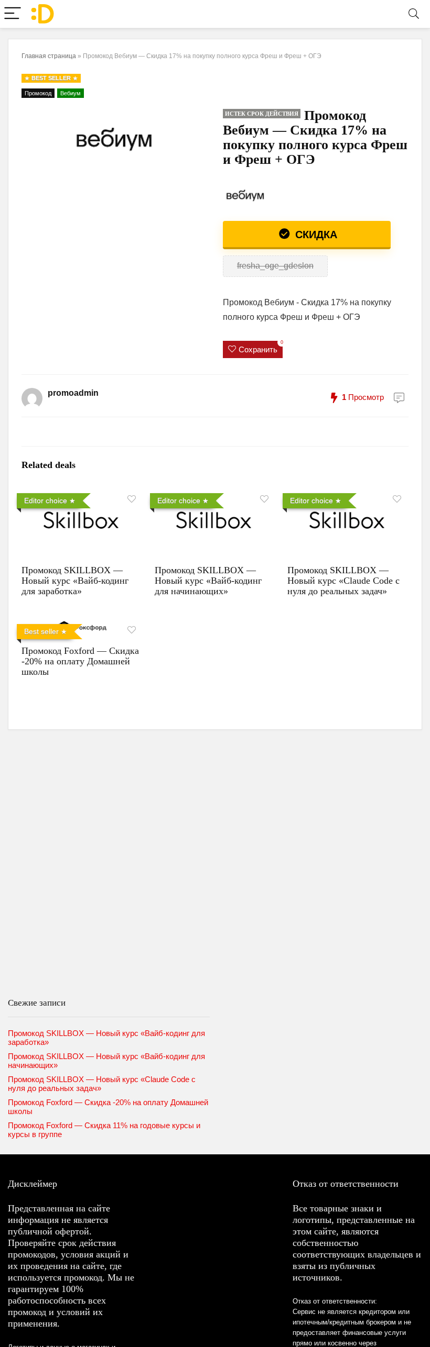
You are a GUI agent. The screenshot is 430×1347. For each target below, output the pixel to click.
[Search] (413, 14)
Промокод (38, 93)
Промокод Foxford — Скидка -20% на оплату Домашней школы (80, 661)
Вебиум (70, 93)
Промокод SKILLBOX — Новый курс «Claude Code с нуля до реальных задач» (343, 580)
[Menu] (12, 14)
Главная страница (49, 56)
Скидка (314, 234)
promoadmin (73, 392)
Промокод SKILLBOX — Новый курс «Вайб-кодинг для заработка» (75, 580)
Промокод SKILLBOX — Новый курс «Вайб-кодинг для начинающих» (208, 580)
